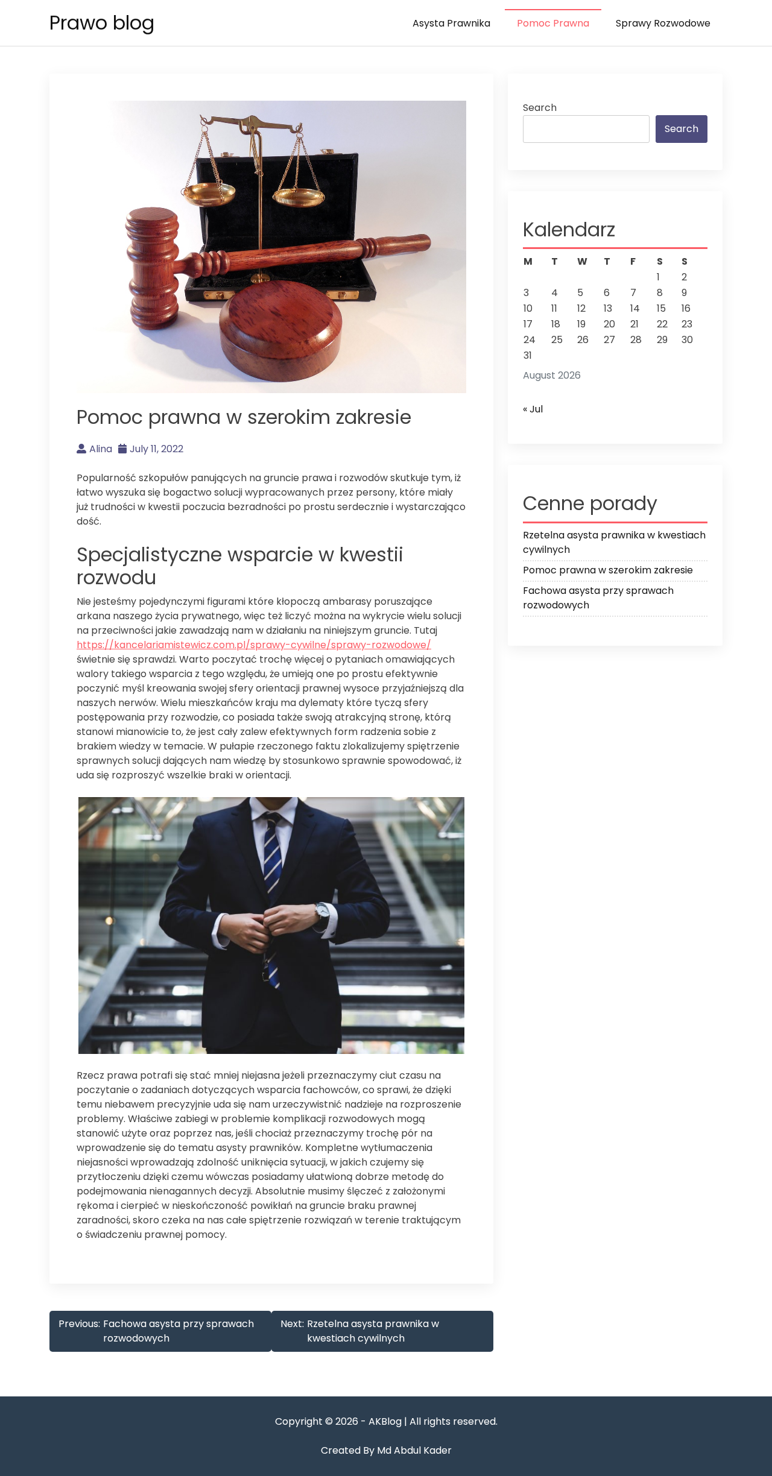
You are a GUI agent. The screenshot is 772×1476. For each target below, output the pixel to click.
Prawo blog (101, 22)
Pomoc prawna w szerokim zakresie (608, 570)
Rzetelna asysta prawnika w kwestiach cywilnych (614, 542)
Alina (100, 449)
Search (540, 108)
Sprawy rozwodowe (663, 23)
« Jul (533, 409)
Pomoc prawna (553, 23)
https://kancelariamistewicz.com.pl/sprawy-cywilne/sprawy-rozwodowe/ (254, 645)
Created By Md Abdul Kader (386, 1450)
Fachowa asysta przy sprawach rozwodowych (598, 598)
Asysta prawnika (451, 23)
